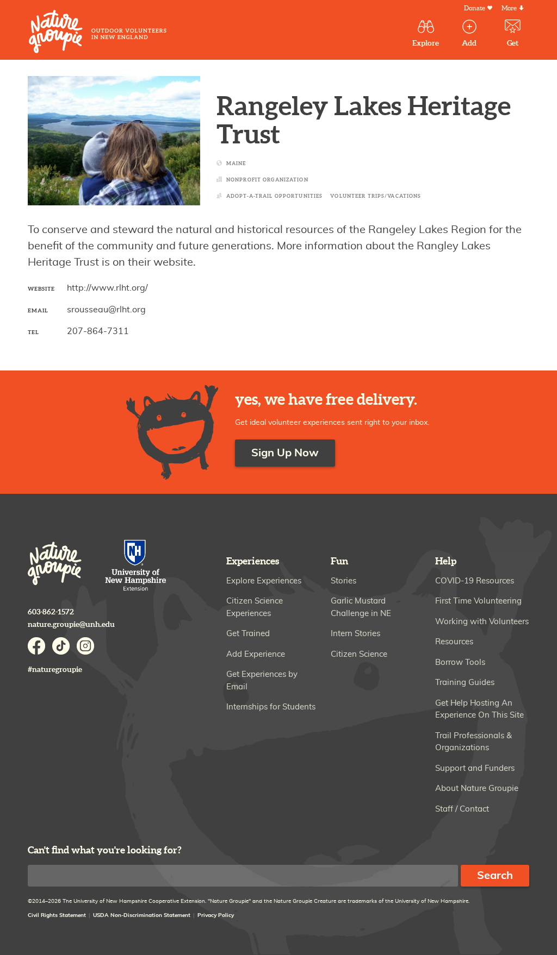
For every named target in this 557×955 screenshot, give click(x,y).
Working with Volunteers (482, 622)
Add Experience (255, 654)
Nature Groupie (98, 31)
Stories (343, 581)
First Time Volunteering (478, 601)
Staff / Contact (462, 809)
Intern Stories (355, 634)
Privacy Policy (215, 915)
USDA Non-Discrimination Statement (141, 915)
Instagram (85, 646)
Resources (454, 642)
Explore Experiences (263, 581)
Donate (474, 8)
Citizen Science (359, 654)
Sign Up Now (285, 453)
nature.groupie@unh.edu (71, 624)
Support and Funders (475, 768)
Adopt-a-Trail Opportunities (274, 196)
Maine (236, 163)
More (509, 8)
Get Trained (248, 634)
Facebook (36, 646)
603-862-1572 (51, 612)
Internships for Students (270, 707)
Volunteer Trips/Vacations (375, 196)
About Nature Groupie (476, 788)
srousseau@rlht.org (106, 309)
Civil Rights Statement (57, 915)
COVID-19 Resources (474, 581)
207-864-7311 (98, 331)
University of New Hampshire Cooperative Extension (136, 566)
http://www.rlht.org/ (107, 288)
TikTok (61, 646)
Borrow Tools (460, 662)
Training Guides (464, 682)
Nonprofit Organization (267, 180)
